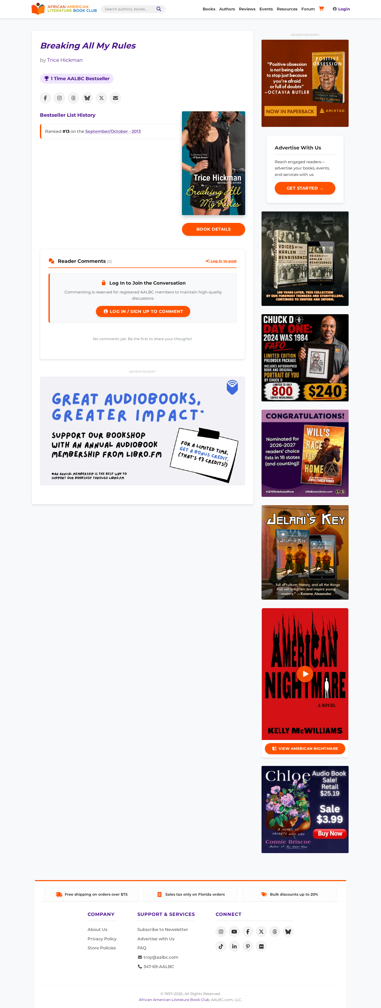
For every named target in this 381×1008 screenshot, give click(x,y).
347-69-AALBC (158, 966)
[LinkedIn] (234, 946)
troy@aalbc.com (160, 957)
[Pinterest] (248, 946)
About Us (97, 929)
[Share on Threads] (73, 98)
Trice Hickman (65, 60)
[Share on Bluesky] (87, 98)
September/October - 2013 (113, 131)
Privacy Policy (102, 938)
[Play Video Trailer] (305, 674)
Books (209, 8)
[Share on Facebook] (45, 98)
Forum (308, 8)
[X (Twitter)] (261, 931)
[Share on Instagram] (59, 98)
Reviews (247, 8)
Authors (227, 8)
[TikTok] (221, 946)
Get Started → (305, 188)
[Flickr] (261, 946)
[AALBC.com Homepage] (64, 9)
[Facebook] (248, 931)
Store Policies (102, 947)
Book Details (213, 229)
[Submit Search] (158, 9)
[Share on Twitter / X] (101, 98)
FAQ (141, 947)
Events (266, 8)
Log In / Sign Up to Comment (145, 311)
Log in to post (223, 261)
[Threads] (275, 931)
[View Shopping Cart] (322, 9)
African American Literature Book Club (174, 999)
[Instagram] (221, 931)
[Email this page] (115, 98)
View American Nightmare (308, 748)
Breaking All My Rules (87, 45)
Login (344, 8)
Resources (287, 8)
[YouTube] (234, 931)
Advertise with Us (155, 938)
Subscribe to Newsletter (162, 929)
